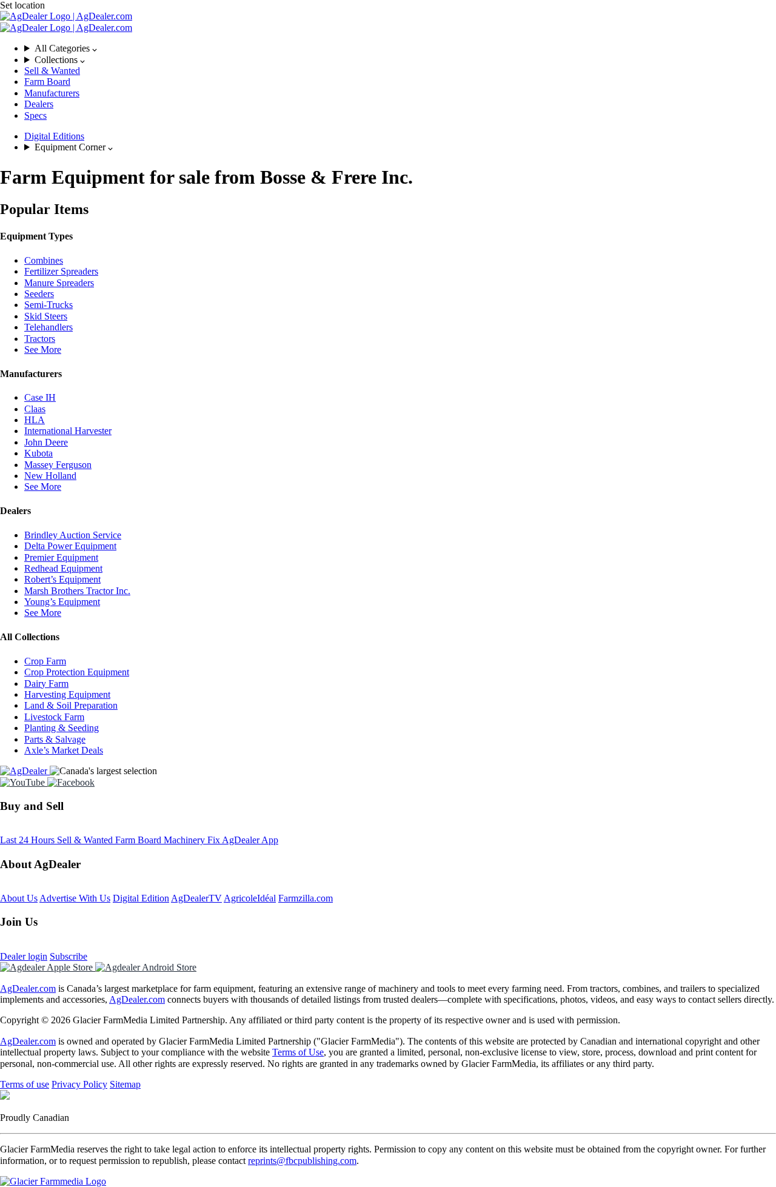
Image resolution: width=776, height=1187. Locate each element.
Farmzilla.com (305, 898)
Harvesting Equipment (67, 694)
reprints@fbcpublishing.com (302, 1160)
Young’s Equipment (62, 602)
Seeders (39, 294)
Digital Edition (141, 898)
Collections (57, 60)
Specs (35, 115)
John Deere (46, 442)
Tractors (39, 338)
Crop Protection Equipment (76, 672)
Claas (34, 409)
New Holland (50, 475)
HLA (34, 420)
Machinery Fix (193, 840)
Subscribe (68, 956)
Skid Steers (45, 316)
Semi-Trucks (48, 304)
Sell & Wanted (52, 70)
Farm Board (47, 81)
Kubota (38, 453)
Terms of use (24, 1084)
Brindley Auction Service (72, 535)
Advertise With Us (74, 898)
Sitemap (125, 1084)
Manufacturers (51, 93)
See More (42, 349)
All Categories (63, 48)
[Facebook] (71, 782)
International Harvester (68, 431)
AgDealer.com (28, 988)
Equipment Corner (71, 147)
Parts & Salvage (54, 739)
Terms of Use (298, 1052)
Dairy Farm (46, 683)
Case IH (40, 397)
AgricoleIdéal (250, 898)
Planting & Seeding (61, 728)
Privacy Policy (79, 1084)
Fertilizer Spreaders (61, 271)
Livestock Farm (54, 717)
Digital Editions (54, 136)
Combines (43, 260)
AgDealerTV (196, 898)
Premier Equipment (61, 557)
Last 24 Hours (28, 840)
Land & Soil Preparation (71, 705)
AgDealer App (250, 840)
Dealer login (23, 956)
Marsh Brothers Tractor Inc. (77, 591)
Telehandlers (48, 327)
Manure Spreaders (59, 283)
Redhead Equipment (63, 568)
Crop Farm (45, 661)
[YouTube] (23, 782)
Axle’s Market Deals (63, 750)
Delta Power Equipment (70, 546)
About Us (19, 898)
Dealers (38, 104)
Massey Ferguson (58, 465)
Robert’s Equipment (62, 579)
